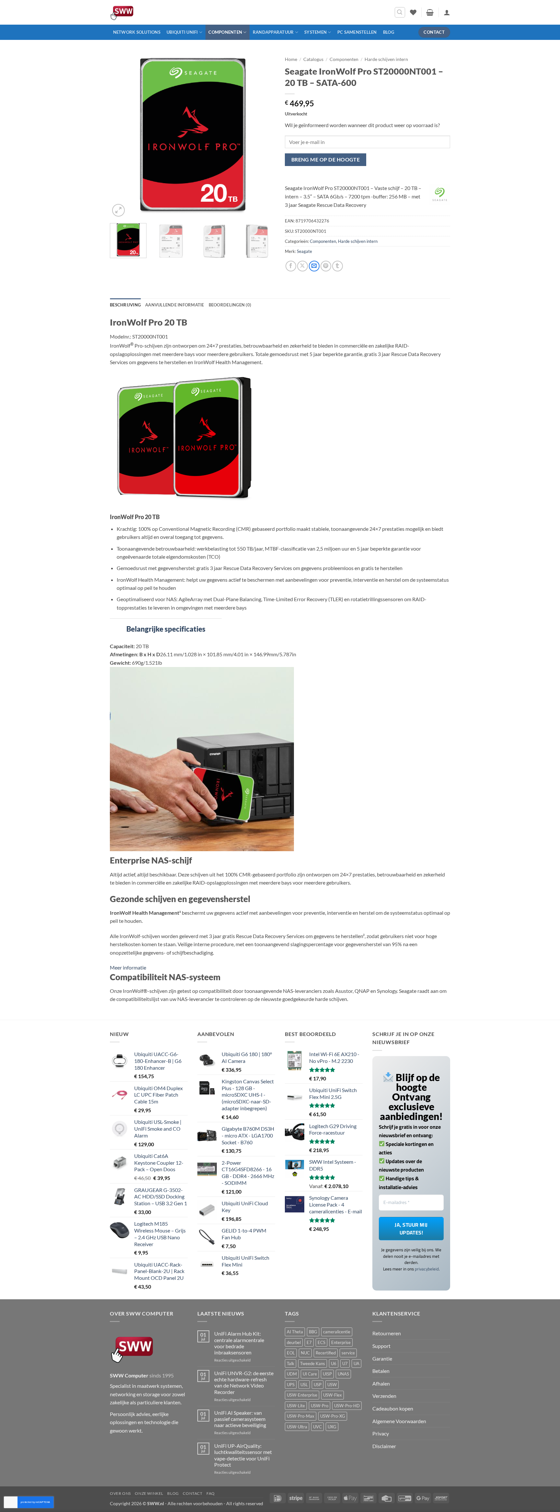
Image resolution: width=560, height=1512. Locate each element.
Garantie (382, 1358)
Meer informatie (128, 967)
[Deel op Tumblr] (337, 266)
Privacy (380, 1433)
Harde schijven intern (386, 59)
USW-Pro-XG (332, 1416)
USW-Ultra (297, 1426)
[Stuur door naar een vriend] (314, 266)
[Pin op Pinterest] (326, 266)
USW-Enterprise (302, 1395)
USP (317, 1384)
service (348, 1352)
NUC (305, 1352)
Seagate (304, 251)
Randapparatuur (273, 32)
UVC (317, 1426)
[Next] (264, 135)
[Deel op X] (302, 266)
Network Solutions (136, 32)
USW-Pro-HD (347, 1405)
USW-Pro (319, 1405)
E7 (309, 1342)
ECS (321, 1342)
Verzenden (384, 1396)
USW (332, 1384)
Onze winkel (149, 1493)
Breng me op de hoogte (325, 159)
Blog (388, 32)
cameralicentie (336, 1331)
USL (304, 1384)
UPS (291, 1384)
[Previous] (121, 135)
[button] (400, 12)
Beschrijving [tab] (125, 304)
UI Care (310, 1373)
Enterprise (341, 1342)
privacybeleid (427, 1269)
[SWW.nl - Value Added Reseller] (140, 12)
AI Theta (295, 1331)
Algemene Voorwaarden (399, 1421)
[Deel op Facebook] (291, 266)
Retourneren (386, 1333)
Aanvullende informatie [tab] (174, 304)
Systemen (315, 32)
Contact (192, 1493)
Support (381, 1346)
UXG (332, 1426)
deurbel (294, 1342)
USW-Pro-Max (300, 1416)
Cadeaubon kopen (392, 1408)
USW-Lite (296, 1405)
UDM (292, 1373)
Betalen (381, 1371)
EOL (291, 1352)
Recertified (326, 1352)
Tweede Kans (312, 1363)
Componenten (225, 32)
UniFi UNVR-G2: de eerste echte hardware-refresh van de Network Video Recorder (244, 1382)
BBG (313, 1331)
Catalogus (313, 59)
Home (291, 59)
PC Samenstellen (357, 32)
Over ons (120, 1493)
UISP (327, 1373)
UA (356, 1363)
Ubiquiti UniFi (182, 32)
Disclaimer (384, 1446)
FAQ (210, 1493)
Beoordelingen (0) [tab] (230, 304)
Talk (290, 1363)
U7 (345, 1363)
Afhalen (381, 1383)
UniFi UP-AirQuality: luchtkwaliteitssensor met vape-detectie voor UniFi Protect (243, 1455)
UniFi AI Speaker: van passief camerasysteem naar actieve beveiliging (240, 1419)
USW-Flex (332, 1395)
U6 (333, 1363)
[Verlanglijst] (413, 12)
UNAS (343, 1373)
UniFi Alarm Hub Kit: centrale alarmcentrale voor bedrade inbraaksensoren (239, 1342)
